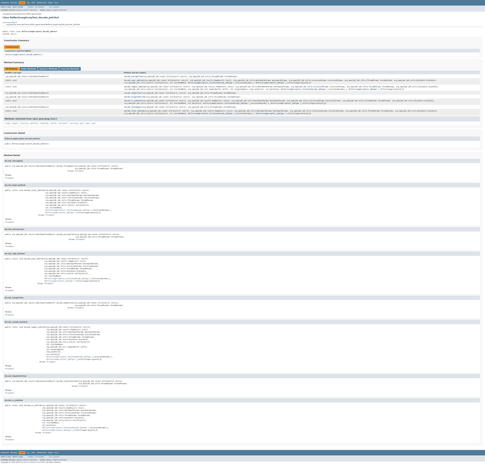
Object (14, 34)
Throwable (79, 171)
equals (15, 123)
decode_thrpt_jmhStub (134, 111)
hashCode (44, 123)
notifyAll (63, 123)
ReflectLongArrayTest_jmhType (270, 83)
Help (56, 3)
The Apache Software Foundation (32, 462)
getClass (34, 123)
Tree (33, 3)
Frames (31, 7)
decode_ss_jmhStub (132, 101)
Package (13, 3)
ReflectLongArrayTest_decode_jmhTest (23, 55)
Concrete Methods (70, 69)
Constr (26, 10)
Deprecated (42, 3)
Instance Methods (48, 69)
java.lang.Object (10, 22)
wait (82, 123)
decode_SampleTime (132, 93)
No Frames (39, 7)
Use (28, 3)
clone (7, 123)
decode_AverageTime (133, 76)
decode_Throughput (132, 107)
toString (74, 123)
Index (50, 3)
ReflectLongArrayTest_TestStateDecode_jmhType (210, 83)
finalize (24, 123)
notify (53, 123)
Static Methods (28, 69)
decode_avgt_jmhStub (133, 80)
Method (33, 10)
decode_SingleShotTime (135, 97)
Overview (5, 3)
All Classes (54, 7)
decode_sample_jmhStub (135, 87)
